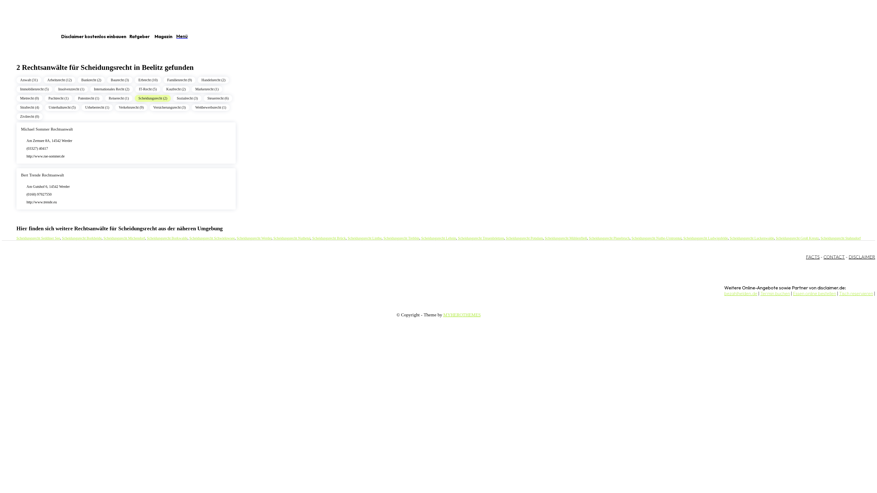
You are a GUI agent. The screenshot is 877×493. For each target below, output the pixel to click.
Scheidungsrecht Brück (329, 238)
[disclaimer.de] (25, 36)
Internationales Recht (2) (111, 89)
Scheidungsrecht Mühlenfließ (566, 238)
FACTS (813, 257)
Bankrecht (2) (91, 80)
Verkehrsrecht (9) (131, 107)
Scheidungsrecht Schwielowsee (212, 238)
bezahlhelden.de (740, 293)
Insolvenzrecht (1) (71, 89)
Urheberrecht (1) (97, 107)
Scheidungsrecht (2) (152, 98)
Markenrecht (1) (207, 89)
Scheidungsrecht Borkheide (82, 238)
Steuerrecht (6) (218, 98)
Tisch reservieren (856, 293)
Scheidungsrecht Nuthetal (291, 238)
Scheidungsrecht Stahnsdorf (841, 238)
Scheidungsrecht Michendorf (124, 238)
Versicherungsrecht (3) (169, 107)
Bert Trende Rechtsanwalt (42, 175)
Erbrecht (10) (148, 80)
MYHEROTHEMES (462, 314)
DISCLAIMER (862, 257)
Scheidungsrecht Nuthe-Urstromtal (656, 238)
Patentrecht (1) (88, 98)
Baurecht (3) (120, 80)
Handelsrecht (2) (213, 80)
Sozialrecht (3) (187, 98)
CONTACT (834, 257)
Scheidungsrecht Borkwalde (167, 238)
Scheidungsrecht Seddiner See (38, 238)
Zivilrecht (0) (29, 116)
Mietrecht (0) (29, 98)
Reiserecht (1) (119, 98)
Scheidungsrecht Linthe (365, 238)
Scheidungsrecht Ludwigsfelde (705, 238)
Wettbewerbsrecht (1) (210, 107)
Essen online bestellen (814, 293)
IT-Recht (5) (148, 89)
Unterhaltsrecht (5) (62, 107)
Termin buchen (775, 293)
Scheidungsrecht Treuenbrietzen (481, 238)
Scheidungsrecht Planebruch (609, 238)
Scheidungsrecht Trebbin (401, 238)
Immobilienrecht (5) (34, 89)
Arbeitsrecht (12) (59, 80)
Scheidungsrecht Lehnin (438, 238)
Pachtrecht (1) (58, 98)
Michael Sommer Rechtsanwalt (47, 129)
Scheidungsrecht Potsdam (524, 238)
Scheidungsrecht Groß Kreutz (797, 238)
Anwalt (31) (29, 80)
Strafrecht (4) (29, 107)
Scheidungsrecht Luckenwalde (752, 238)
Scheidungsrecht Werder (254, 238)
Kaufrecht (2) (176, 89)
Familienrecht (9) (179, 80)
